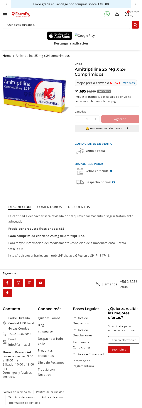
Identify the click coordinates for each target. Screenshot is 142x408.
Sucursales (46, 332)
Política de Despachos (81, 320)
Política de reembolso (17, 392)
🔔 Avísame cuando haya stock (107, 128)
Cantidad (80, 111)
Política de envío (52, 397)
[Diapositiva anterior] (7, 4)
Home (7, 56)
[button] (7, 15)
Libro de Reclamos (51, 363)
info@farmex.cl (19, 345)
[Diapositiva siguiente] (135, 4)
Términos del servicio (22, 397)
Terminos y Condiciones (82, 344)
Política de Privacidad (88, 354)
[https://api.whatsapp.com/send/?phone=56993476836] (107, 14)
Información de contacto (24, 402)
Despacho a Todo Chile (50, 341)
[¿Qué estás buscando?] (135, 25)
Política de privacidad (50, 392)
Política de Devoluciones (82, 332)
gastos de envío (117, 96)
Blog (41, 325)
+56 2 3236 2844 (128, 284)
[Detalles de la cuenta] (117, 14)
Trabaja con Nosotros (46, 372)
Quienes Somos (49, 318)
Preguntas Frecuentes (46, 353)
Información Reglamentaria (83, 363)
